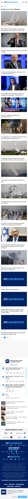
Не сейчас (14, 497)
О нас (6, 484)
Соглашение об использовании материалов (14, 480)
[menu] (2, 2)
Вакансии (10, 486)
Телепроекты (20, 484)
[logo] (12, 2)
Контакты (12, 484)
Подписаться (22, 497)
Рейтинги (18, 486)
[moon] (22, 2)
